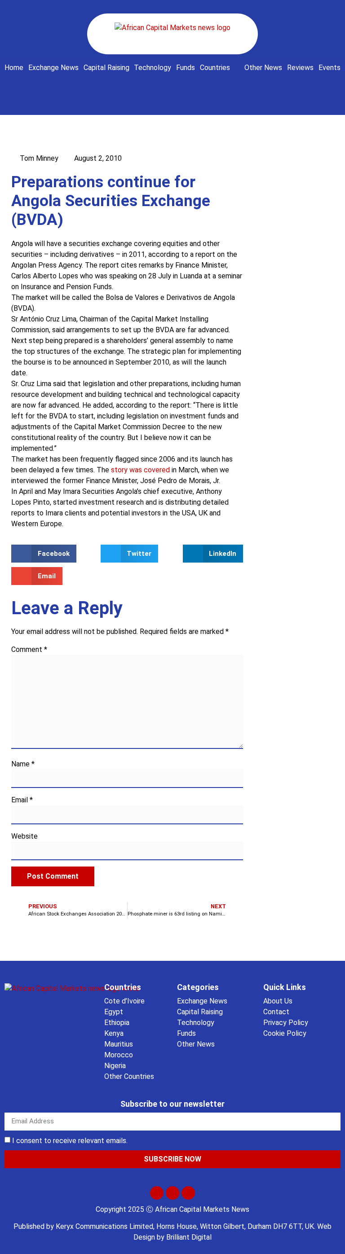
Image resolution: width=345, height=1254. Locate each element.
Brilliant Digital (189, 1237)
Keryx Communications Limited (104, 1226)
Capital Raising (106, 67)
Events (329, 67)
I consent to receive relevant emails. (70, 1140)
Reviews (300, 67)
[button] (172, 86)
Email (22, 800)
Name (23, 764)
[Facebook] (172, 1193)
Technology (152, 67)
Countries (215, 67)
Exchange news (53, 67)
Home (13, 67)
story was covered (140, 470)
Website (24, 836)
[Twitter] (157, 1193)
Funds (185, 67)
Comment (29, 649)
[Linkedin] (188, 1193)
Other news (263, 67)
